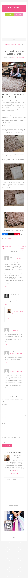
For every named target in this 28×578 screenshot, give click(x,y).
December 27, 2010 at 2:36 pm (16, 258)
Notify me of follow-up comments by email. (11, 437)
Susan (11, 369)
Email (3, 423)
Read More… (15, 470)
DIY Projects (9, 238)
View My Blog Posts (14, 473)
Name (4, 417)
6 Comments (21, 57)
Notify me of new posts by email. (9, 442)
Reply (5, 286)
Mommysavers (14, 7)
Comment (4, 404)
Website (4, 429)
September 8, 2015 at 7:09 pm (16, 353)
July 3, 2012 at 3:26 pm (14, 330)
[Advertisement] (14, 27)
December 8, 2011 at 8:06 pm (16, 296)
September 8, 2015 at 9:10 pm (16, 371)
